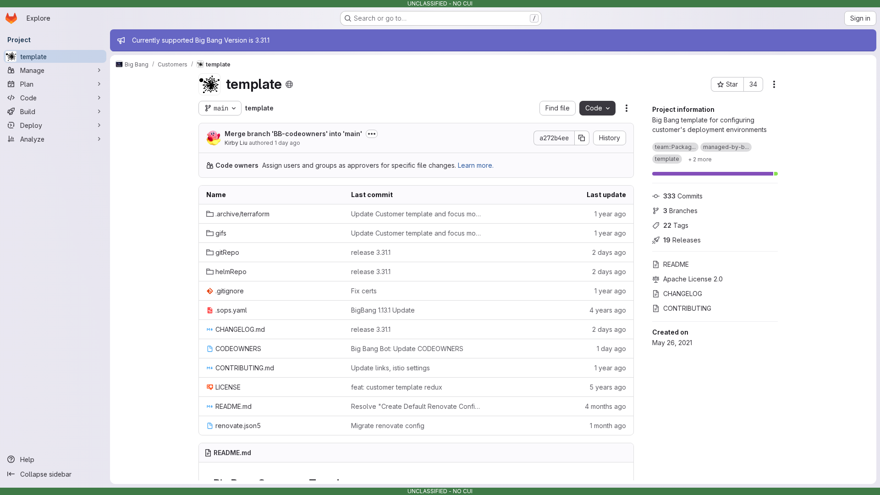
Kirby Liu (236, 142)
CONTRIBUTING (687, 308)
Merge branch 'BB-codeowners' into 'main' (293, 134)
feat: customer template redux (396, 387)
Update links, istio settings (390, 368)
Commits (683, 196)
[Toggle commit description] (372, 134)
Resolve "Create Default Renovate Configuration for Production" (416, 406)
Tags (675, 225)
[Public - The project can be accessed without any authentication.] (289, 84)
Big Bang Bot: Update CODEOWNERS (407, 348)
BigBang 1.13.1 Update (383, 310)
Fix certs (364, 291)
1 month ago (608, 425)
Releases (682, 240)
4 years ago (607, 310)
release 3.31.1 (370, 252)
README (676, 264)
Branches (680, 210)
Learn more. (476, 165)
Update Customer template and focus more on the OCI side (416, 214)
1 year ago (610, 214)
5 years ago (607, 387)
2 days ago (609, 252)
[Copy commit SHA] (582, 138)
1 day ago (287, 142)
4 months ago (605, 406)
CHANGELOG (682, 293)
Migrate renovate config (387, 425)
